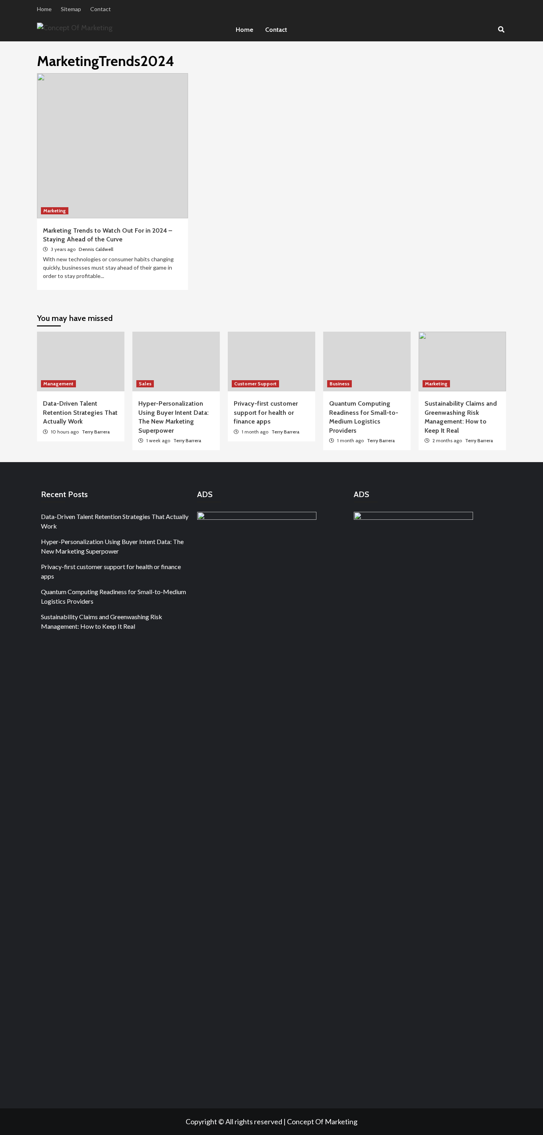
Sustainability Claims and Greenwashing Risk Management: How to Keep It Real (101, 621)
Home (44, 9)
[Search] (501, 29)
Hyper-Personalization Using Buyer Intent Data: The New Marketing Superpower (112, 546)
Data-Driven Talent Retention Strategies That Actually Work (80, 412)
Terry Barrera (96, 432)
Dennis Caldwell (96, 249)
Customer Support (255, 384)
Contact (100, 9)
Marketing (54, 211)
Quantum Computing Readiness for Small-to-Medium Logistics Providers (113, 596)
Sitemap (71, 9)
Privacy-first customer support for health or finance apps (266, 412)
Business (339, 384)
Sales (145, 384)
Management (58, 384)
